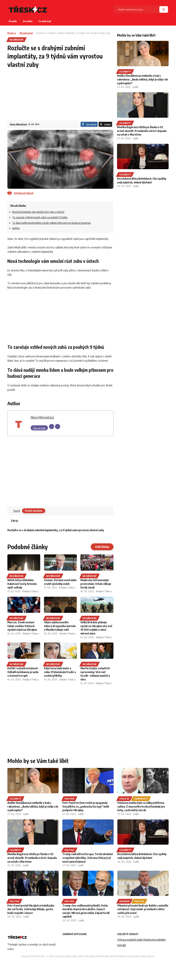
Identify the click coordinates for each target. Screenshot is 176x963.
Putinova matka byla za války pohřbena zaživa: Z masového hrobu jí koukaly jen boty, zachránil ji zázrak (141, 806)
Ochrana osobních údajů (130, 939)
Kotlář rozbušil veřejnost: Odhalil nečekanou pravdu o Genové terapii (22, 672)
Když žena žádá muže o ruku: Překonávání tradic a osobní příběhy (60, 672)
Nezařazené (26, 33)
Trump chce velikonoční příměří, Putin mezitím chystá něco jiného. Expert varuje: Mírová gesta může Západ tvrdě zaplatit (86, 911)
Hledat (163, 9)
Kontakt (121, 945)
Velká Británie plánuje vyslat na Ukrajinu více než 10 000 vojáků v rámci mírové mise (96, 628)
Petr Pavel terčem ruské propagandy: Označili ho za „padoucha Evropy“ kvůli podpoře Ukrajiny (85, 806)
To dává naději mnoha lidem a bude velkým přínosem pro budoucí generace (51, 223)
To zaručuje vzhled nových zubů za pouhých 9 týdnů (40, 217)
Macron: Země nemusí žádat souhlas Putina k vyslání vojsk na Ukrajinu (22, 626)
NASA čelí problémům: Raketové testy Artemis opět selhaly (22, 583)
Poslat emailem (33, 510)
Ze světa (27, 21)
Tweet (16, 510)
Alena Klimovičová (18, 124)
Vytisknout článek (23, 193)
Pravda (13, 21)
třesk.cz (11, 33)
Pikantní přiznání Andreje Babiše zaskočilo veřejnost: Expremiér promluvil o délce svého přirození (142, 909)
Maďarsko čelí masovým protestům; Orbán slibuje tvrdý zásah (95, 583)
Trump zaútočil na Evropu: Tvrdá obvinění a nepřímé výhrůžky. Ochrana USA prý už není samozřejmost (87, 857)
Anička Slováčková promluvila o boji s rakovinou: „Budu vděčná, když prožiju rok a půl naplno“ (142, 79)
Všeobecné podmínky (154, 939)
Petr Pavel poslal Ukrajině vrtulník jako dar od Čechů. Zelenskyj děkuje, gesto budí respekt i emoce (30, 909)
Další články (102, 546)
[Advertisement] (60, 96)
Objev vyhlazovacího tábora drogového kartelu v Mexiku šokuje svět (60, 626)
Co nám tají (44, 21)
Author (16, 228)
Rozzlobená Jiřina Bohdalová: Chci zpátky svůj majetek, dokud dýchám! (141, 180)
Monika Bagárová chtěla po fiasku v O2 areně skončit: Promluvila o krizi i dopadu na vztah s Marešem (142, 130)
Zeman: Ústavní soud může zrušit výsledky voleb (60, 582)
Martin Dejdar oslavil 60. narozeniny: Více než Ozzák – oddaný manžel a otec (95, 674)
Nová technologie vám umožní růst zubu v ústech (38, 212)
